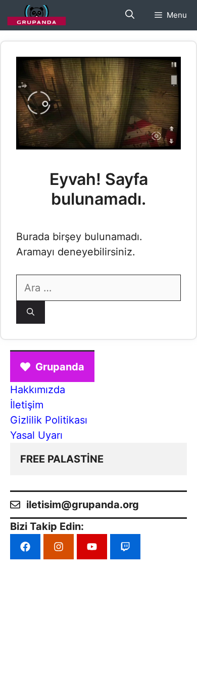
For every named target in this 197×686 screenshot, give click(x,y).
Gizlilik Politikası (48, 420)
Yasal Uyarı (36, 435)
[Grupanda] (36, 15)
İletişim (26, 405)
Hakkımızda (37, 390)
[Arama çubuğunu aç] (129, 15)
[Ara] (30, 312)
